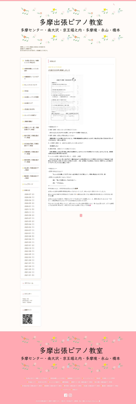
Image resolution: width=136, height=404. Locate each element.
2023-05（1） (30, 242)
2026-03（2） (30, 203)
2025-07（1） (30, 218)
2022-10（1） (30, 248)
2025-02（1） (30, 227)
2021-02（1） (30, 272)
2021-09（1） (30, 260)
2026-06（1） (30, 197)
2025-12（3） (30, 209)
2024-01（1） (30, 233)
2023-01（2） (30, 245)
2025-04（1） (30, 224)
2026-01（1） (30, 206)
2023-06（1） (30, 239)
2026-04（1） (30, 200)
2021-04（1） (30, 266)
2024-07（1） (30, 230)
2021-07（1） (30, 263)
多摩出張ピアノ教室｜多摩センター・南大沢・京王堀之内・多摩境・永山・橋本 (62, 401)
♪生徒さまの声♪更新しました (59, 70)
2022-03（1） (30, 254)
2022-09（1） (30, 251)
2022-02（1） (30, 257)
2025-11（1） (30, 212)
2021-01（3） (30, 275)
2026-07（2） (30, 194)
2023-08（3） (30, 236)
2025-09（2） (30, 215)
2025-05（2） (30, 221)
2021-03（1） (30, 269)
